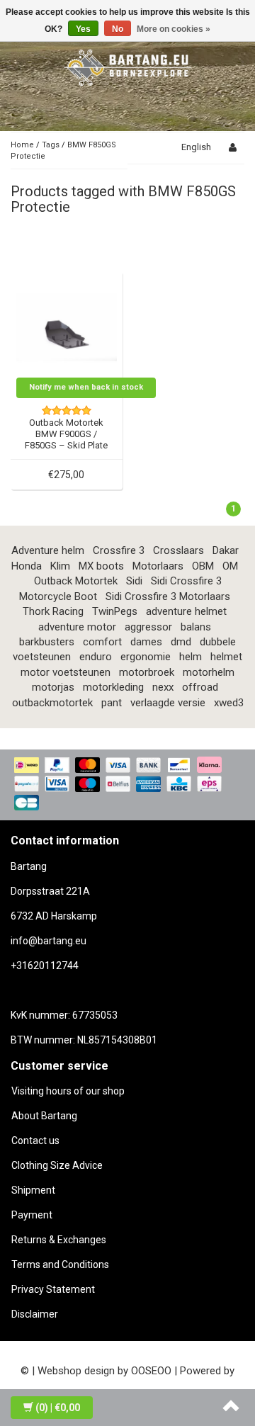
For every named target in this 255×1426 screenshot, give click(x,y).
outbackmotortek (52, 702)
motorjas (53, 687)
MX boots (101, 566)
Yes (83, 29)
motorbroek (146, 672)
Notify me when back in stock (86, 387)
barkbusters (46, 641)
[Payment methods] (127, 785)
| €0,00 (57, 1407)
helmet (226, 656)
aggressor (148, 627)
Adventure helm (47, 550)
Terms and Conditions (60, 1264)
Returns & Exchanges (58, 1239)
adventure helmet (186, 611)
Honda (26, 566)
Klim (60, 566)
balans (196, 627)
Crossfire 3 (118, 550)
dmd (181, 641)
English (196, 147)
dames (146, 641)
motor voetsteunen (65, 672)
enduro (95, 656)
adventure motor (77, 627)
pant (111, 702)
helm (190, 656)
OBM (203, 566)
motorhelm (208, 672)
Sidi (134, 581)
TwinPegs (114, 611)
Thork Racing (53, 611)
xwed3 (229, 702)
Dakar (225, 550)
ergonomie (145, 656)
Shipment (33, 1190)
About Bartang (44, 1115)
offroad (200, 687)
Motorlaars (157, 566)
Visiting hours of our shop (68, 1091)
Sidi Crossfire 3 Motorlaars (168, 596)
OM (230, 566)
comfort (102, 641)
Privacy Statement (53, 1289)
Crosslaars (178, 550)
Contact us (35, 1140)
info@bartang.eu (48, 940)
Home (22, 144)
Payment (31, 1215)
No (117, 29)
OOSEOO (151, 1370)
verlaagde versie (167, 702)
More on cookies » (173, 29)
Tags (51, 144)
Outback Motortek (76, 581)
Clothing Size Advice (57, 1165)
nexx (163, 687)
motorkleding (113, 687)
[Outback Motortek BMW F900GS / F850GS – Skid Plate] (67, 326)
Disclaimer (34, 1314)
